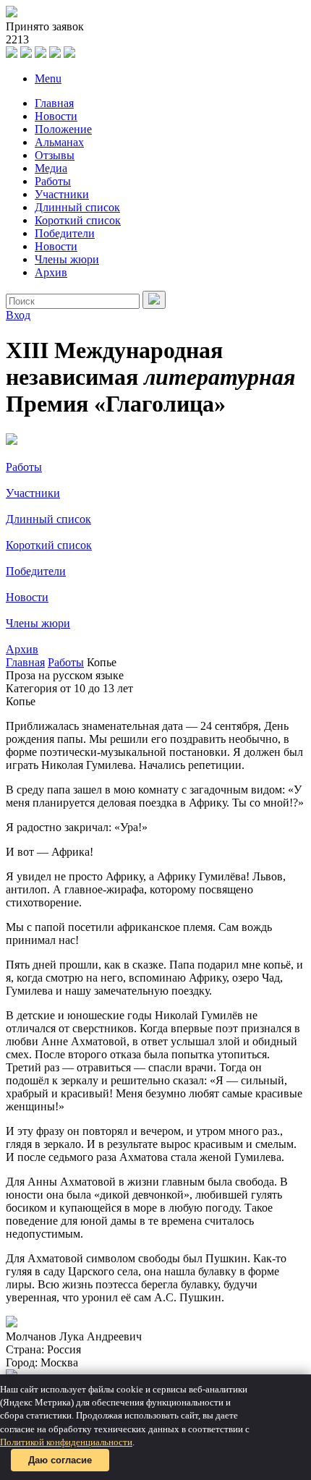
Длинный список (77, 207)
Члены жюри (67, 259)
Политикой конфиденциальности (66, 1442)
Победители (65, 233)
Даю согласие (60, 1460)
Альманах (59, 142)
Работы (53, 181)
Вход (18, 315)
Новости (56, 116)
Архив (51, 272)
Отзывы (54, 155)
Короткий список (78, 220)
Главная (54, 103)
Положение (63, 129)
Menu (48, 78)
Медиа (51, 168)
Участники (62, 194)
